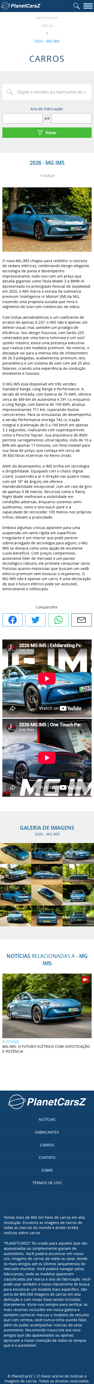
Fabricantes (47, 1132)
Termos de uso (47, 1182)
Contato (47, 1157)
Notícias (47, 1119)
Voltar (49, 176)
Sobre (47, 1170)
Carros (47, 25)
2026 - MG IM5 (47, 41)
